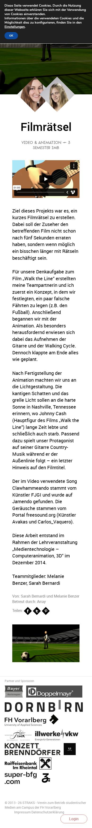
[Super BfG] (22, 778)
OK (11, 36)
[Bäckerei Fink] (20, 735)
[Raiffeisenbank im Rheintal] (29, 764)
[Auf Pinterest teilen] (46, 610)
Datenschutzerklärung (47, 812)
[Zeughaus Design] (47, 778)
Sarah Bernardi (33, 596)
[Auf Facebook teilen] (28, 610)
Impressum (22, 812)
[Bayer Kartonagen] (15, 692)
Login (74, 818)
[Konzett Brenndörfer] (34, 750)
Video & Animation (41, 142)
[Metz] (71, 750)
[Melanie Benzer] (57, 110)
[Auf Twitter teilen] (37, 610)
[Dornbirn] (45, 706)
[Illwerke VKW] (58, 735)
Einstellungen (14, 27)
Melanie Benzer (66, 596)
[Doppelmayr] (55, 692)
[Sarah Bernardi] (35, 110)
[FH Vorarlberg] (33, 721)
